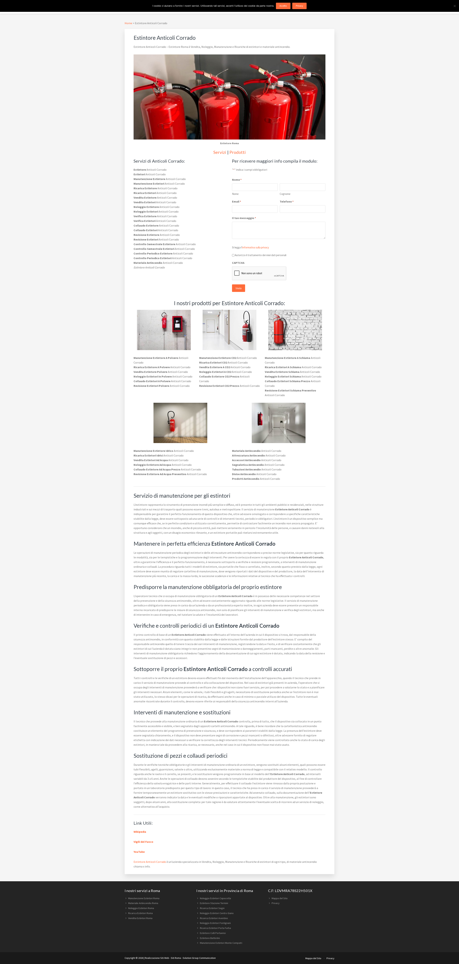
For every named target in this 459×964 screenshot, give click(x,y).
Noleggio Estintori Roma (141, 908)
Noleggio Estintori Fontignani (215, 923)
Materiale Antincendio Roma (143, 903)
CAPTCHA (238, 263)
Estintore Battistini (210, 938)
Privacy (276, 903)
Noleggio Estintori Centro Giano (217, 913)
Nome (235, 194)
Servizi (219, 152)
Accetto (283, 5)
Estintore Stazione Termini (214, 903)
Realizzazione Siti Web (157, 958)
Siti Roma (176, 958)
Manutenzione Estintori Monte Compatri (221, 942)
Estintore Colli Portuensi (213, 933)
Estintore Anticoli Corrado (150, 862)
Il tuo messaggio (244, 218)
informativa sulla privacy (255, 247)
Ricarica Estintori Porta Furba (215, 928)
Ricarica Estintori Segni (212, 908)
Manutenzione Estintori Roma (143, 898)
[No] (454, 6)
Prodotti (238, 152)
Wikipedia (140, 831)
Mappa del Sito (280, 898)
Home (128, 23)
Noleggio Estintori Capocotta (215, 898)
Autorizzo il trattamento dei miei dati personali (260, 255)
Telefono (287, 201)
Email (236, 201)
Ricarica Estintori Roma (140, 913)
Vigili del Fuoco (143, 841)
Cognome (285, 194)
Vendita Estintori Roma (140, 918)
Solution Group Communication (199, 958)
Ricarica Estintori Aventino (214, 918)
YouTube (139, 852)
